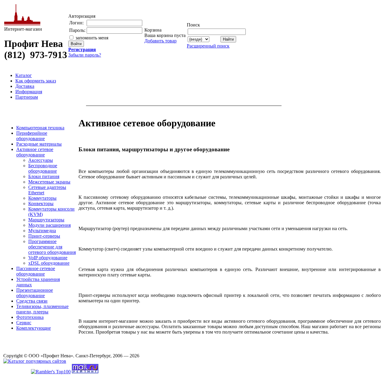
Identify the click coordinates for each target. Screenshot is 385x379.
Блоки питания (43, 176)
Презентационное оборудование (34, 293)
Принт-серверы (44, 236)
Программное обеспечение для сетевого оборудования (52, 247)
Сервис (23, 322)
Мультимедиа (42, 230)
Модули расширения (49, 225)
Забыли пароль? (84, 54)
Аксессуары (40, 160)
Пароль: (77, 30)
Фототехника (30, 317)
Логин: (76, 22)
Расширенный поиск (208, 45)
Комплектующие (33, 328)
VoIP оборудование (47, 257)
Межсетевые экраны (49, 181)
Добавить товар (160, 40)
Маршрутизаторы (46, 219)
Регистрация (82, 49)
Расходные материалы (39, 143)
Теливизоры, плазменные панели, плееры (42, 309)
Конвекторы (41, 203)
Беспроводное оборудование (42, 168)
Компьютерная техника (40, 127)
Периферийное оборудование (31, 136)
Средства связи (32, 301)
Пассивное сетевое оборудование (35, 271)
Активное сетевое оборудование (34, 152)
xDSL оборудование (48, 263)
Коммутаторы (42, 198)
